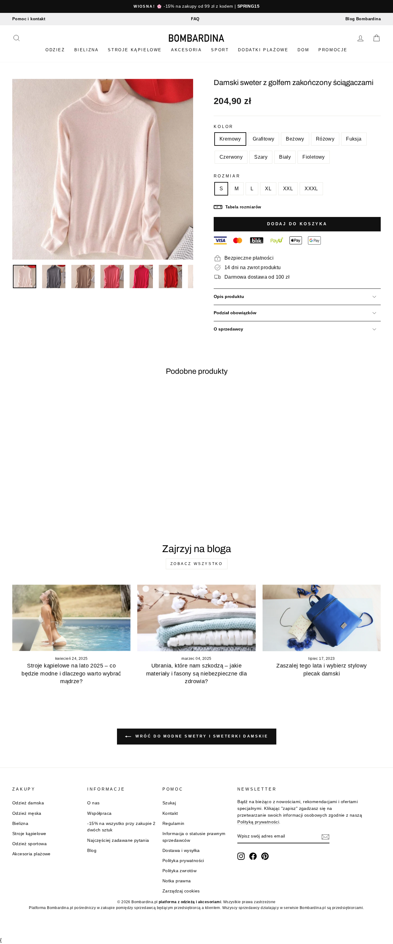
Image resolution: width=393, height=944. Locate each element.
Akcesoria (186, 50)
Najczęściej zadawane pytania (118, 840)
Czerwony (231, 157)
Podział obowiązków (235, 313)
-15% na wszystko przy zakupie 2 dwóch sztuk (121, 827)
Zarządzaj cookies (181, 891)
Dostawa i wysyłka (181, 850)
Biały (285, 157)
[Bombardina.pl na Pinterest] (265, 856)
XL (268, 188)
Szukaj (169, 803)
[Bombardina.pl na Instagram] (241, 856)
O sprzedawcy (228, 329)
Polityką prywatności (258, 822)
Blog (91, 850)
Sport (220, 50)
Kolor (223, 126)
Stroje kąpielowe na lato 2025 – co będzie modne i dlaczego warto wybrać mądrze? (71, 673)
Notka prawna (176, 881)
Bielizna (86, 50)
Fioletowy (313, 157)
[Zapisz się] (325, 837)
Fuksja (353, 138)
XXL (288, 188)
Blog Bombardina (363, 19)
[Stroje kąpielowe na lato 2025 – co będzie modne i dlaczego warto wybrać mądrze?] (71, 618)
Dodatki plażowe (263, 50)
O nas (93, 803)
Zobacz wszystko (196, 564)
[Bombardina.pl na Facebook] (253, 856)
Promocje (333, 50)
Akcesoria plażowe (31, 854)
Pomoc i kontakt (28, 19)
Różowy (325, 138)
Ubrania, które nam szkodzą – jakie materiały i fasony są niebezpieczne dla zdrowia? (196, 673)
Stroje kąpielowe (135, 50)
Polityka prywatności (183, 860)
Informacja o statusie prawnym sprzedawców (194, 837)
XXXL (311, 188)
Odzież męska (26, 813)
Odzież (55, 50)
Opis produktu (229, 296)
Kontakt (170, 813)
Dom (303, 50)
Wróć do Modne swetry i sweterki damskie (201, 736)
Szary (260, 157)
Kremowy (230, 138)
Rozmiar (227, 176)
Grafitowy (263, 138)
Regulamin (173, 823)
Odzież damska (28, 803)
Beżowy (295, 138)
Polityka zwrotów (179, 871)
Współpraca (99, 813)
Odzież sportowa (29, 843)
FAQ (195, 19)
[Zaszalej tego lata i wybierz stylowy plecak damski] (322, 618)
